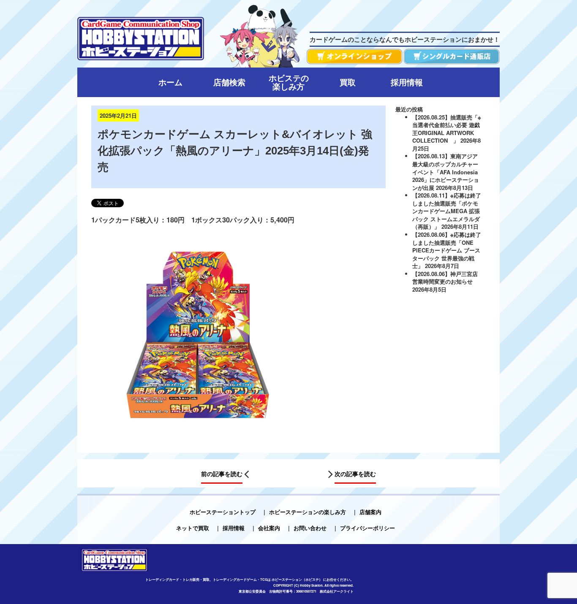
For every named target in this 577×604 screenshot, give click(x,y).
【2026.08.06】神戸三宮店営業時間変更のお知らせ (445, 278)
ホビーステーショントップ (223, 512)
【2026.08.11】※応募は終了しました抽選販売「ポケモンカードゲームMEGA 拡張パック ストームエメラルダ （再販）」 (446, 210)
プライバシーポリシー (367, 528)
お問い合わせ (310, 528)
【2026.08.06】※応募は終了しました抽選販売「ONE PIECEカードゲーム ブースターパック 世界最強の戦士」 (446, 250)
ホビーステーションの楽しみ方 (307, 512)
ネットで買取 (192, 528)
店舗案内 (370, 512)
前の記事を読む (221, 474)
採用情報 (234, 528)
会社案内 (269, 528)
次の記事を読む (355, 474)
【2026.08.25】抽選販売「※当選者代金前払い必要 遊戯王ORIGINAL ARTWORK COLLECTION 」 (446, 129)
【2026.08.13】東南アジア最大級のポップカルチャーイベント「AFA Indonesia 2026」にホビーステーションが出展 (445, 171)
